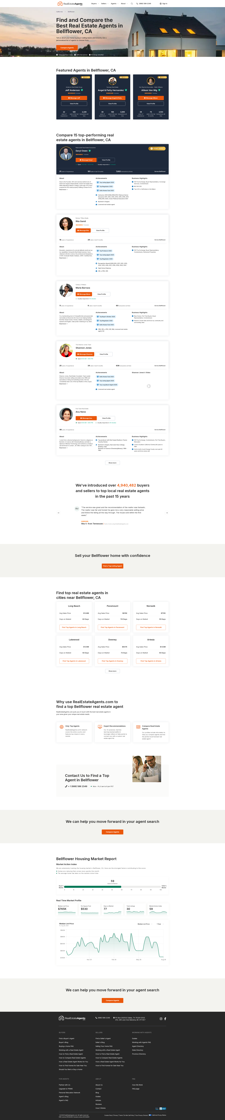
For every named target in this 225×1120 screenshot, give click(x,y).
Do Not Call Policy (129, 1115)
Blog (97, 1093)
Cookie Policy (108, 1115)
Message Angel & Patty (113, 98)
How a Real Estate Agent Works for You (73, 1062)
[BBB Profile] (163, 1108)
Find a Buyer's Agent (66, 1038)
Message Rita (84, 230)
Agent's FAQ (63, 1100)
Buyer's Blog (63, 1042)
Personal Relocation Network (69, 1093)
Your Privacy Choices (141, 1115)
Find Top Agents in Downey (112, 661)
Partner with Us (64, 1085)
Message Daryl (87, 160)
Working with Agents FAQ (141, 1042)
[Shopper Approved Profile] (157, 1108)
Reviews (99, 1104)
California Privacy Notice (159, 1115)
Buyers (94, 3)
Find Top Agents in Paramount (112, 627)
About (123, 3)
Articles (98, 1100)
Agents (113, 3)
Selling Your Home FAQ (104, 1046)
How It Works (101, 1108)
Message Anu (87, 418)
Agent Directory (138, 1046)
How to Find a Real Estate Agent (71, 1054)
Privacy (116, 1115)
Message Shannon (85, 354)
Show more (112, 463)
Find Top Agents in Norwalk (151, 627)
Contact (98, 1089)
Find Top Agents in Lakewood (74, 661)
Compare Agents (67, 48)
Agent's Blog (63, 1096)
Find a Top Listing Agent (112, 566)
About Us (99, 1085)
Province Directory (139, 1054)
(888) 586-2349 (145, 3)
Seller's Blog (100, 1042)
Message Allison (152, 98)
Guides (134, 1038)
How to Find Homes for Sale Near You (73, 1065)
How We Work (137, 1085)
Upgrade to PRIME (66, 1089)
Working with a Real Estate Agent (71, 1050)
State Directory (137, 1050)
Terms (121, 1115)
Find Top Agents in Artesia (151, 661)
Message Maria (84, 294)
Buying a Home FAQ (66, 1046)
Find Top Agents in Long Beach (74, 627)
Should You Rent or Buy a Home (70, 1069)
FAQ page (135, 1089)
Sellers (103, 3)
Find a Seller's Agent (103, 1038)
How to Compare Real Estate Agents (72, 1058)
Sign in (164, 3)
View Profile (106, 160)
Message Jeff (75, 98)
